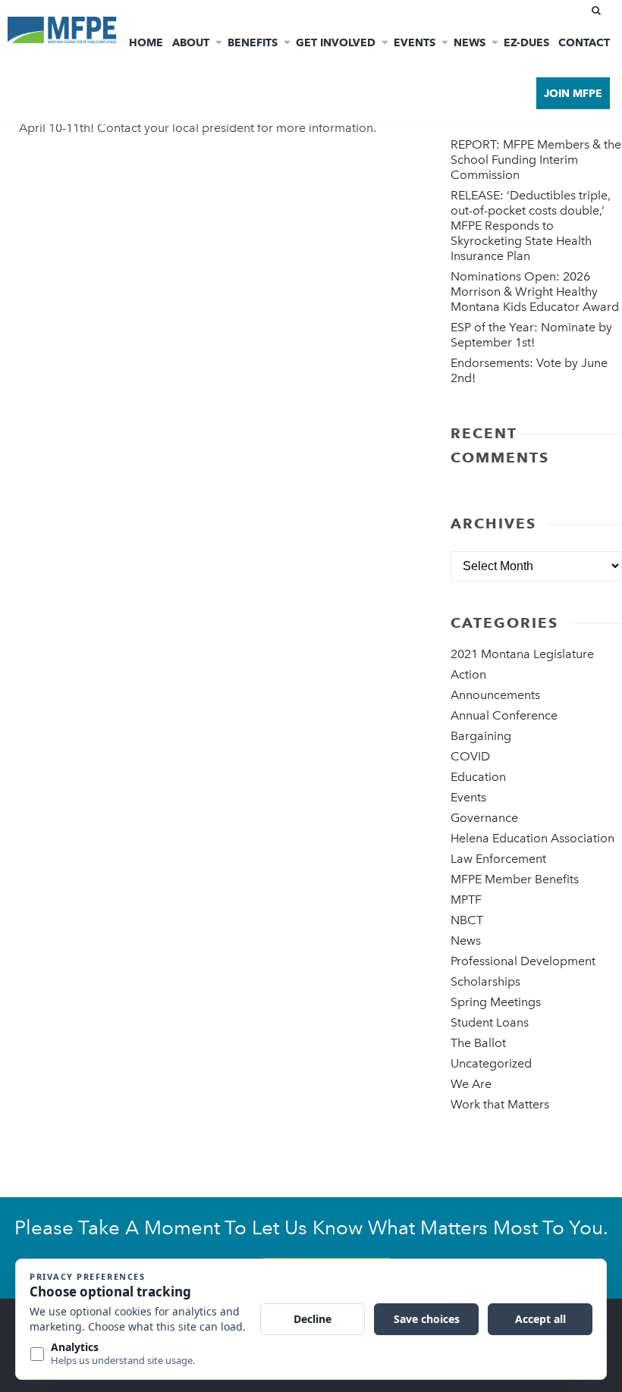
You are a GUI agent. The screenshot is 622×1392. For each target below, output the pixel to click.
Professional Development (523, 961)
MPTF (466, 899)
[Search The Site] (599, 10)
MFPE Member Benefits (515, 879)
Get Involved (335, 42)
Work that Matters (500, 1104)
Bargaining (481, 736)
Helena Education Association (532, 838)
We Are (471, 1084)
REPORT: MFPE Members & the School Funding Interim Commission (536, 159)
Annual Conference (504, 715)
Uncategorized (491, 1063)
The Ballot (478, 1043)
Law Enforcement (498, 858)
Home (146, 42)
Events (414, 42)
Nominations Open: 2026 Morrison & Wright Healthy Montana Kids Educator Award (535, 291)
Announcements (495, 695)
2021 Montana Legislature (522, 654)
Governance (484, 817)
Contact (584, 42)
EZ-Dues (526, 42)
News (469, 42)
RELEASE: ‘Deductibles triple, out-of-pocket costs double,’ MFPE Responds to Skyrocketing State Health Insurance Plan (531, 225)
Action (468, 674)
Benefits (253, 42)
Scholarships (485, 981)
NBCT (467, 920)
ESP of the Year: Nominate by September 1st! (531, 335)
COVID (470, 756)
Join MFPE (573, 93)
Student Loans (490, 1022)
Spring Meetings (496, 1002)
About (190, 42)
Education (478, 777)
